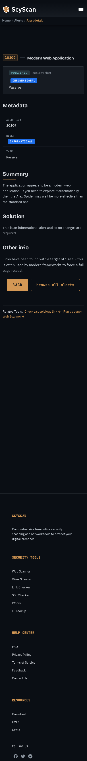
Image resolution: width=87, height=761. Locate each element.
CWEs (16, 730)
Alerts (18, 20)
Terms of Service (23, 662)
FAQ (15, 647)
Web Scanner (21, 571)
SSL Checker (20, 595)
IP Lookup (19, 611)
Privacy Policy (21, 655)
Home (6, 20)
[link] (6, 20)
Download (19, 714)
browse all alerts (55, 285)
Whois (16, 603)
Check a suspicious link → (43, 311)
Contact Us (19, 678)
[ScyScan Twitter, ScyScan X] (23, 756)
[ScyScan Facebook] (15, 756)
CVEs (15, 722)
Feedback (19, 670)
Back (17, 285)
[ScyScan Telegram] (30, 756)
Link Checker (21, 587)
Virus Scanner (21, 579)
